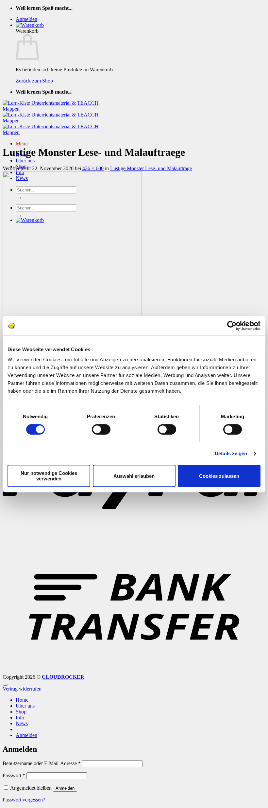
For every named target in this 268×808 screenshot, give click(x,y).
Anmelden (65, 788)
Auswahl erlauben (134, 476)
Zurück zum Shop (34, 80)
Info (20, 717)
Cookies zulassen (219, 476)
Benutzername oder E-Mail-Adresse (42, 763)
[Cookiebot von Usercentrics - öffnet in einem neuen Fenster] (231, 326)
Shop (21, 711)
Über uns (25, 160)
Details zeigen (231, 453)
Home (22, 700)
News (22, 723)
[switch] (101, 429)
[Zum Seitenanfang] (5, 685)
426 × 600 (93, 168)
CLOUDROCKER (63, 677)
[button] (26, 19)
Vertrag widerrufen (22, 688)
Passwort (14, 775)
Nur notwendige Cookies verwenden (49, 475)
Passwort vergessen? (24, 799)
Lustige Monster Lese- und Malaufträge (151, 168)
